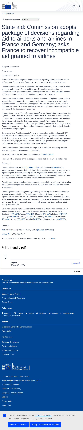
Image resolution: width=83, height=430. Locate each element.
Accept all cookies (18, 424)
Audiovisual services (10, 350)
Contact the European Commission (15, 376)
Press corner (9, 14)
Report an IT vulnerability (11, 389)
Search (79, 6)
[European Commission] (9, 5)
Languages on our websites (12, 393)
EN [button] (73, 6)
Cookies (5, 397)
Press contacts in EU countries (13, 298)
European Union (8, 354)
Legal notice (6, 405)
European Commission (10, 342)
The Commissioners (9, 346)
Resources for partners (10, 385)
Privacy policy (7, 401)
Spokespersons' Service (11, 294)
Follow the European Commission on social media (21, 380)
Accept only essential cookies (45, 424)
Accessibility (6, 331)
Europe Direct (7, 302)
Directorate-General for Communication (17, 327)
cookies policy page (43, 415)
